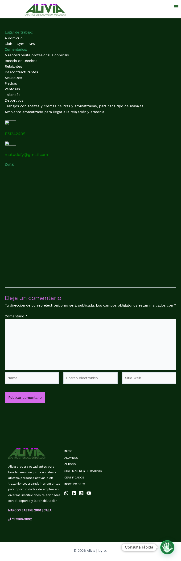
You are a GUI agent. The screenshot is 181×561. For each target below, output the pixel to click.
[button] (176, 6)
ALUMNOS (71, 457)
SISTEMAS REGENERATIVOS (83, 471)
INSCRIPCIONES (74, 484)
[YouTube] (88, 493)
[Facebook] (73, 493)
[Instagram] (81, 493)
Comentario (16, 316)
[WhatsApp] (66, 493)
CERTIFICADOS (74, 477)
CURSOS (70, 464)
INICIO (68, 451)
